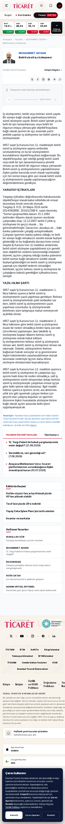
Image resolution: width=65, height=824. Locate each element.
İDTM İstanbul (45, 656)
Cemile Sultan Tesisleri (34, 662)
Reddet (51, 815)
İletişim (19, 684)
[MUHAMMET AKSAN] (9, 57)
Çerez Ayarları (32, 815)
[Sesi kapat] (56, 99)
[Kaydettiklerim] (51, 5)
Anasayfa (7, 39)
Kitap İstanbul (51, 649)
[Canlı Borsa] (59, 5)
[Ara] (41, 5)
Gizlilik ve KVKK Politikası (33, 684)
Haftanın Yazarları (17, 529)
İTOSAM (12, 662)
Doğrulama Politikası (50, 684)
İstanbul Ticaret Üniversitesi (32, 669)
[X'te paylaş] (32, 79)
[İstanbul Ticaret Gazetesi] (24, 5)
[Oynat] (9, 99)
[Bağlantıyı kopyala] (60, 79)
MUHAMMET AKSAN (36, 39)
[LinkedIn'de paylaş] (48, 79)
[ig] (32, 636)
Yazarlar (19, 39)
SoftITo (35, 649)
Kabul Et (14, 815)
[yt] (22, 636)
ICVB (54, 662)
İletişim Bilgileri (52, 70)
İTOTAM (10, 649)
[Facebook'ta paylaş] (37, 79)
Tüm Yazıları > (51, 435)
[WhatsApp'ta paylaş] (43, 79)
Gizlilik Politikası (12, 807)
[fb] (43, 636)
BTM (22, 649)
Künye (6, 684)
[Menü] (6, 5)
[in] (54, 636)
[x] (11, 636)
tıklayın (33, 425)
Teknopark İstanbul (22, 656)
